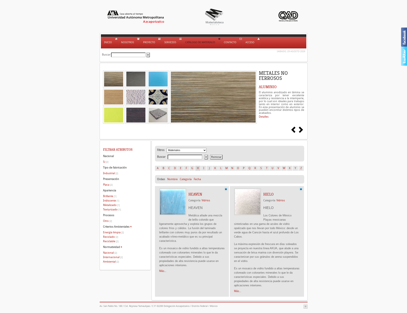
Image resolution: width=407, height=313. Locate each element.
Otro (107, 221)
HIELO (268, 194)
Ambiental (111, 261)
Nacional (110, 252)
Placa (108, 184)
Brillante (109, 196)
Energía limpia (113, 232)
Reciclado (110, 236)
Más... (162, 271)
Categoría (186, 179)
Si (105, 161)
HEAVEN (195, 194)
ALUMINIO (268, 87)
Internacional (113, 257)
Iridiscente (111, 200)
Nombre (172, 179)
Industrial (110, 173)
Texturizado (112, 209)
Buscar (106, 54)
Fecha (197, 179)
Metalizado (111, 205)
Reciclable (110, 241)
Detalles (264, 116)
